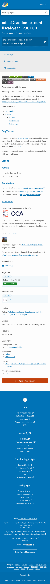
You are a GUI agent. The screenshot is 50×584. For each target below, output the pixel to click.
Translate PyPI (24, 471)
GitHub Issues (22, 138)
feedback (17, 146)
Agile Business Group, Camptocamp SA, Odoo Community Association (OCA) (22, 313)
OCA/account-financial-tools (32, 244)
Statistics (25, 445)
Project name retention (24, 422)
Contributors (14, 120)
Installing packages (24, 412)
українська (10, 567)
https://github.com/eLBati (30, 194)
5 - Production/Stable (13, 347)
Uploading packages (24, 416)
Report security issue (25, 494)
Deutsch (26, 567)
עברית (23, 569)
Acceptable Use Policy (24, 503)
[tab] (25, 54)
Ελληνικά (19, 567)
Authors (12, 117)
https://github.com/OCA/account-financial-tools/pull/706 (24, 101)
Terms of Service (24, 491)
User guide (24, 419)
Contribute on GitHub (24, 468)
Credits (8, 114)
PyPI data (6, 276)
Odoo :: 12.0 (10, 356)
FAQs (25, 425)
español (17, 565)
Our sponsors (25, 451)
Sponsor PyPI (25, 474)
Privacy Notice (24, 500)
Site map (25, 540)
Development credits (24, 477)
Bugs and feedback (25, 465)
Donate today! (25, 527)
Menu (42, 4)
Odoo (7, 354)
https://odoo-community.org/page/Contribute (19, 255)
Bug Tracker (10, 111)
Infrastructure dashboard (24, 442)
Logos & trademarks (25, 448)
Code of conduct (24, 497)
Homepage (9, 265)
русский (16, 569)
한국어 (38, 569)
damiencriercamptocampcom (30, 188)
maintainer (12, 233)
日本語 (31, 565)
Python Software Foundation (34, 534)
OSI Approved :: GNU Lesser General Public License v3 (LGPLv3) (25, 365)
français (24, 565)
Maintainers (13, 124)
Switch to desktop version (25, 552)
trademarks (15, 534)
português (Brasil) (40, 565)
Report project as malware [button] (25, 381)
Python (8, 373)
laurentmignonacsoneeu (29, 191)
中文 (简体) (34, 567)
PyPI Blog (24, 439)
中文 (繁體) (43, 567)
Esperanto (30, 569)
